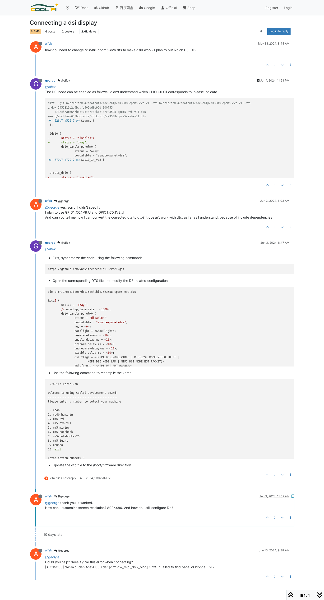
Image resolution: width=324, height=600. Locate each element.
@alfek (65, 80)
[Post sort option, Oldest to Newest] (261, 31)
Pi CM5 (35, 31)
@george (63, 201)
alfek (48, 43)
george (50, 80)
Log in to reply (278, 31)
